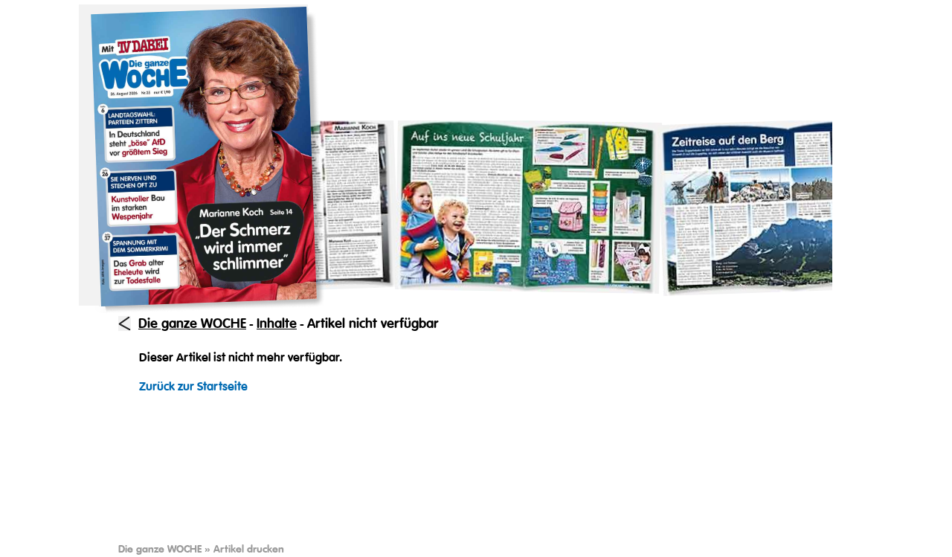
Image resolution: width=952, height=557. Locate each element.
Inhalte (277, 323)
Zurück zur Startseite (193, 386)
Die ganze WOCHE (192, 323)
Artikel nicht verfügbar (372, 323)
